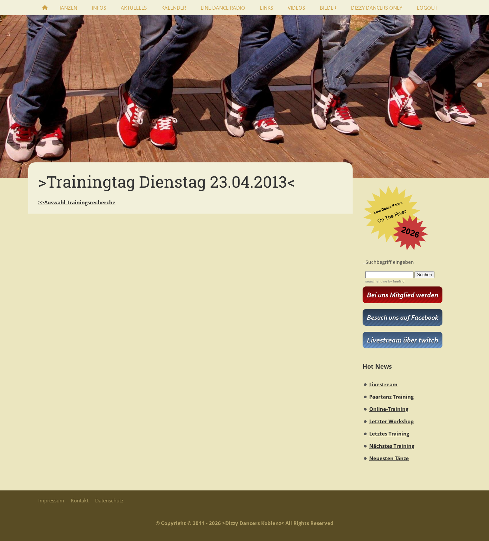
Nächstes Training (391, 446)
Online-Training (388, 409)
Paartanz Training (391, 396)
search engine (376, 281)
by (396, 281)
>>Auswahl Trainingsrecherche (76, 202)
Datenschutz (109, 500)
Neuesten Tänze (389, 458)
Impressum (51, 500)
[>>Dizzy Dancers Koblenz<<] (45, 7)
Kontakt (79, 500)
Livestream (383, 384)
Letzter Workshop (391, 421)
